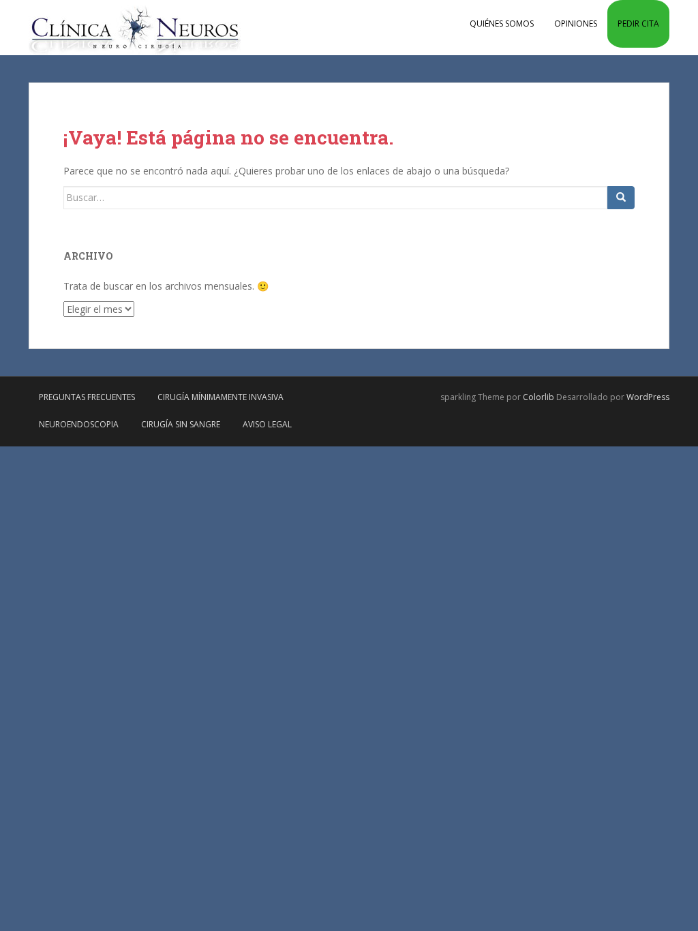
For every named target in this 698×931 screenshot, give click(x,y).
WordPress (647, 397)
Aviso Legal (267, 424)
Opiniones (575, 23)
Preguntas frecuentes (87, 397)
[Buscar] (621, 197)
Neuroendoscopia (79, 424)
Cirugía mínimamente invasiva (220, 397)
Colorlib (538, 397)
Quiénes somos (502, 23)
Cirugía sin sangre (180, 424)
